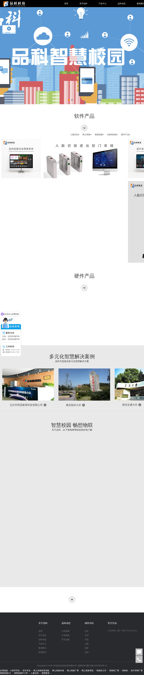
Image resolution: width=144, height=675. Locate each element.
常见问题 (65, 639)
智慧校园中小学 (21, 673)
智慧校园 (99, 134)
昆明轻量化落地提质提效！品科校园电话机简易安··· (74, 493)
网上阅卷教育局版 (41, 670)
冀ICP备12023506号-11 (96, 665)
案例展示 (42, 648)
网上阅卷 (87, 134)
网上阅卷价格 (58, 670)
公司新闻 (65, 631)
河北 (87, 639)
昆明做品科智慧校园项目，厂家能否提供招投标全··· (74, 522)
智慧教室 (46, 673)
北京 (87, 631)
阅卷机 (125, 670)
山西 (87, 644)
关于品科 (83, 3)
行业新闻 (65, 635)
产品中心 (102, 3)
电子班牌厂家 (137, 670)
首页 (66, 3)
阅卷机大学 (101, 670)
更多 (87, 648)
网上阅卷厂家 (73, 670)
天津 (87, 635)
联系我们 (42, 652)
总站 (87, 652)
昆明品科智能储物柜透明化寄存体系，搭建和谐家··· (74, 464)
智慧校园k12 (5, 673)
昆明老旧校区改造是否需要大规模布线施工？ (70, 580)
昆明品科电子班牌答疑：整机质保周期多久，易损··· (74, 551)
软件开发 (27, 670)
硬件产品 (125, 134)
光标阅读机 (112, 134)
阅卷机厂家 (114, 670)
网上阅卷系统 (88, 670)
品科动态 (122, 3)
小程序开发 (15, 670)
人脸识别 (74, 134)
